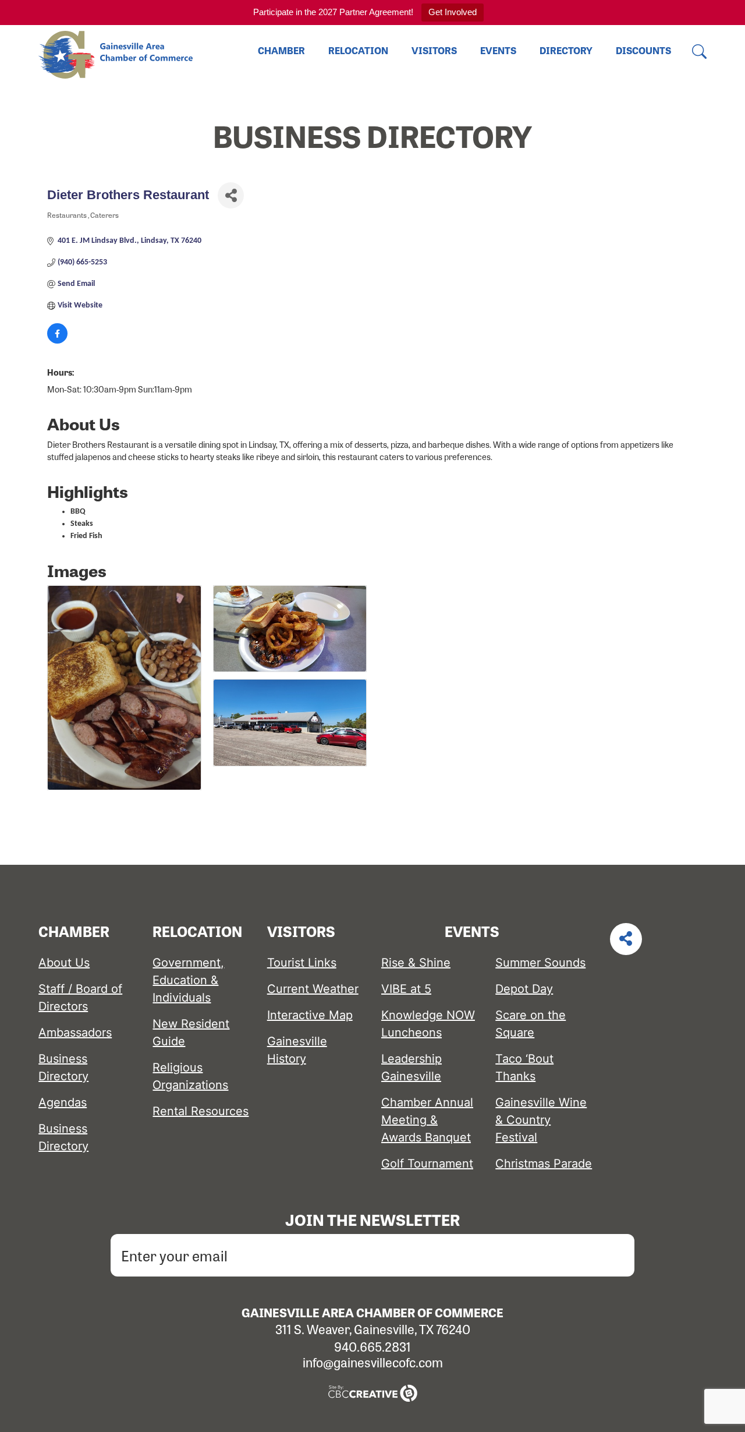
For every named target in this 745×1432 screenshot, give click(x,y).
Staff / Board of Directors (80, 997)
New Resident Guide (190, 1032)
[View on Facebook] (57, 341)
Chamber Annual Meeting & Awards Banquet (427, 1119)
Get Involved (452, 12)
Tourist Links (301, 963)
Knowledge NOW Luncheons (428, 1023)
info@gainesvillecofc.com (373, 1362)
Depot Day (524, 989)
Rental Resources (200, 1111)
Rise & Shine (415, 963)
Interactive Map (310, 1015)
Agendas (62, 1102)
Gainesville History (297, 1050)
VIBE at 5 (406, 989)
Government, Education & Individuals (188, 980)
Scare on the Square (530, 1023)
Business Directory (63, 1067)
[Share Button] (231, 195)
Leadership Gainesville (411, 1067)
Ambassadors (75, 1032)
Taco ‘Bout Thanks (524, 1067)
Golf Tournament (427, 1164)
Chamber (281, 50)
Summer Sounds (540, 963)
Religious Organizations (190, 1076)
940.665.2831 (372, 1346)
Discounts (643, 50)
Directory (566, 50)
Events (498, 50)
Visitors (434, 50)
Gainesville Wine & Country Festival (541, 1119)
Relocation (358, 50)
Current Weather (313, 989)
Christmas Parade (543, 1164)
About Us (64, 963)
